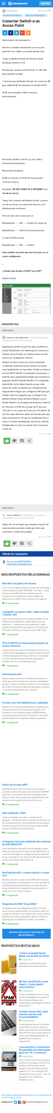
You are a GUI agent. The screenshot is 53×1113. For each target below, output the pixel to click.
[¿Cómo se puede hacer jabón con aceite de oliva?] (26, 964)
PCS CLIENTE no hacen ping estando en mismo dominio (25, 644)
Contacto (34, 1095)
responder (24, 562)
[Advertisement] (26, 128)
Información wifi (11, 674)
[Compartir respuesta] (29, 441)
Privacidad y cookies (14, 1097)
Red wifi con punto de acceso (19, 583)
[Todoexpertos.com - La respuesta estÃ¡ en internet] (18, 3)
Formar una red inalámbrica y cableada (25, 702)
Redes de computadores (35, 15)
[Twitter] (15, 1102)
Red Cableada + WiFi (14, 813)
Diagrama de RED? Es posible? (19, 903)
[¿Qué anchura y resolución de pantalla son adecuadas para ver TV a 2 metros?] (26, 1063)
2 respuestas (12, 923)
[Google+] (23, 1102)
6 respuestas (12, 694)
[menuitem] (10, 32)
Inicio (3, 1095)
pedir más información (19, 564)
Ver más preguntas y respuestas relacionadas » (26, 933)
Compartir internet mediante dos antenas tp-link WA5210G (26, 843)
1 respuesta (11, 634)
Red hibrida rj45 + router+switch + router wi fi (25, 874)
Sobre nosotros (13, 1095)
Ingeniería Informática (11, 15)
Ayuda (22, 1095)
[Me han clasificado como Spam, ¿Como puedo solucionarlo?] (26, 993)
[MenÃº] (3, 3)
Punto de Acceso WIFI (15, 784)
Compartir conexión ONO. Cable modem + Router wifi (25, 613)
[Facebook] (19, 1102)
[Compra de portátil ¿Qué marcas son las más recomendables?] (26, 1026)
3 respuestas (12, 603)
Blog (28, 1095)
